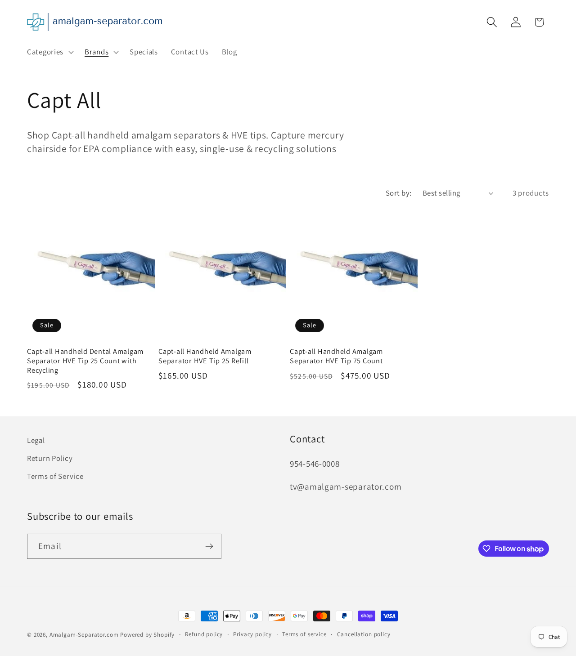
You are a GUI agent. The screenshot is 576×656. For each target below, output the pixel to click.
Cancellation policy (364, 634)
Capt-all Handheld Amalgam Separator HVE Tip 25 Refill (205, 356)
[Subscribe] (209, 546)
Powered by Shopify (147, 634)
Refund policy (204, 634)
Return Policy (49, 458)
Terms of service (304, 634)
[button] (49, 52)
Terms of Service (55, 476)
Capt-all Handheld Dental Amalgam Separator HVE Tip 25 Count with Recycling (85, 361)
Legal (36, 440)
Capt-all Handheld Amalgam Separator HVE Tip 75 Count (336, 356)
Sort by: (399, 193)
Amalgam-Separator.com (84, 634)
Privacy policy (252, 634)
